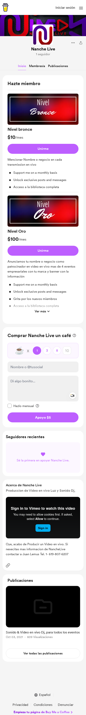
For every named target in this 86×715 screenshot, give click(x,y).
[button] (80, 8)
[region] (43, 199)
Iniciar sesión (65, 8)
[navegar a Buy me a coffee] (5, 7)
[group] (43, 143)
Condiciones (43, 705)
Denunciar (65, 705)
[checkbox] (21, 405)
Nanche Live (43, 48)
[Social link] (8, 565)
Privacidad (20, 705)
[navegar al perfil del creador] (43, 34)
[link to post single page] (43, 613)
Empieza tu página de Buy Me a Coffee (42, 712)
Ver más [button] (40, 311)
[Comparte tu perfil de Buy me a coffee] (81, 42)
